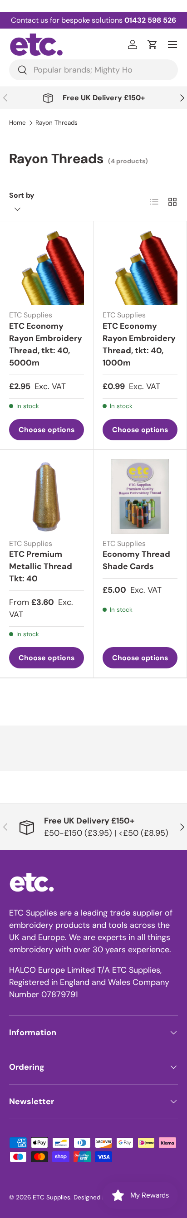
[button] (152, 44)
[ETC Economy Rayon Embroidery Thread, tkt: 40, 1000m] (140, 267)
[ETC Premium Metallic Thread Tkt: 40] (46, 496)
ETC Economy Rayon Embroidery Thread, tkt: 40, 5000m (45, 344)
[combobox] (93, 69)
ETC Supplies (51, 1197)
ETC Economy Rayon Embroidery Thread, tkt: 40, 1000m (139, 344)
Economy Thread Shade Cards (136, 560)
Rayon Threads (56, 123)
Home (17, 123)
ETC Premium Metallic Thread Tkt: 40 (40, 566)
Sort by (21, 195)
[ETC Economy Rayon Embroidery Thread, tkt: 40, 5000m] (46, 267)
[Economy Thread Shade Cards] (140, 496)
